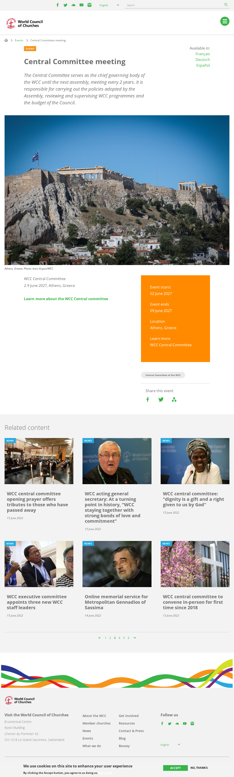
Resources (127, 723)
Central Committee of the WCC (163, 375)
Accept (175, 768)
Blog (122, 738)
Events (19, 40)
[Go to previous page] (100, 638)
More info (105, 772)
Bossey (124, 746)
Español (203, 65)
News (86, 731)
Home (6, 40)
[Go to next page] (134, 638)
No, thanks (199, 767)
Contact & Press (131, 731)
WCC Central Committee (171, 344)
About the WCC (94, 716)
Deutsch (203, 59)
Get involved (129, 716)
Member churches (96, 723)
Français (203, 53)
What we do (91, 746)
